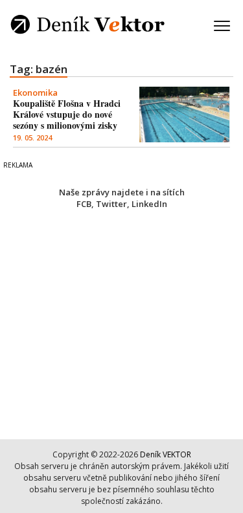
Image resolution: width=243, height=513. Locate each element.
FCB (83, 204)
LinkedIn (149, 204)
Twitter (111, 204)
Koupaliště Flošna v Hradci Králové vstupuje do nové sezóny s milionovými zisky (67, 114)
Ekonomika (35, 92)
